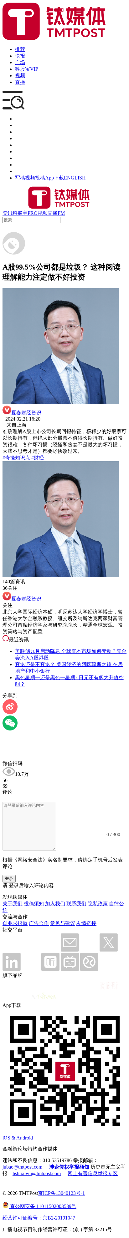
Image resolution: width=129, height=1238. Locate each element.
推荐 (20, 49)
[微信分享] (10, 728)
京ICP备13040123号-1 (61, 1193)
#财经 (37, 457)
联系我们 (76, 903)
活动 (20, 145)
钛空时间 (25, 151)
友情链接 (86, 923)
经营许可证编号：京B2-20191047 (39, 1217)
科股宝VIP (26, 69)
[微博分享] (10, 712)
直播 (20, 82)
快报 (20, 55)
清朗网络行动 (30, 171)
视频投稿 (35, 177)
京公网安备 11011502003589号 (42, 1206)
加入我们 (55, 903)
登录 (9, 878)
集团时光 (25, 158)
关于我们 (13, 903)
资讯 (8, 213)
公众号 (22, 164)
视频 (20, 75)
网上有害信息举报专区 (93, 1173)
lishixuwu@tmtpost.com (37, 1173)
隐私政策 (98, 903)
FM (61, 213)
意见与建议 (62, 923)
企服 (20, 125)
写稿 (20, 177)
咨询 (20, 138)
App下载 (54, 177)
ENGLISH (75, 177)
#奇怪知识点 (16, 457)
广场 (20, 62)
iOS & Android (18, 1137)
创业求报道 (15, 923)
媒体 (20, 118)
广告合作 (39, 923)
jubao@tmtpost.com (22, 1167)
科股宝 (20, 213)
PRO (33, 213)
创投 (20, 131)
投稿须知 (34, 903)
